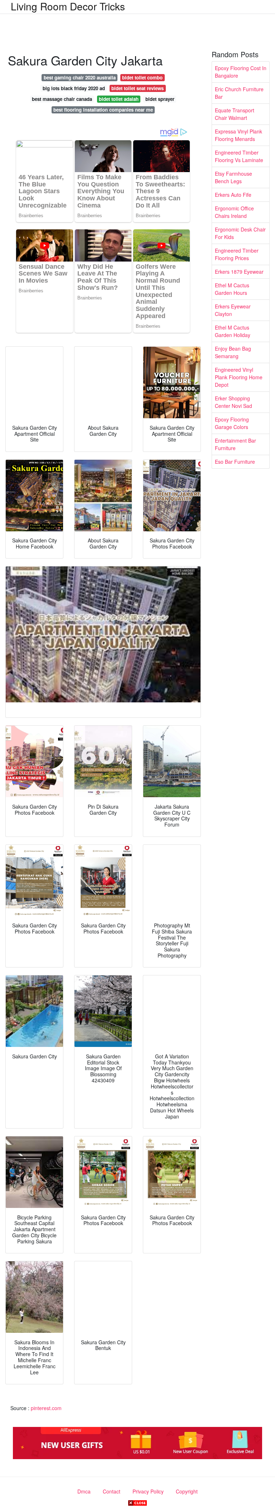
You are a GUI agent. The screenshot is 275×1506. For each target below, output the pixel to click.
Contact (111, 1491)
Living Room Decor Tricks (68, 6)
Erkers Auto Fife (233, 194)
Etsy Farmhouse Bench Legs (233, 177)
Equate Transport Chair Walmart (234, 114)
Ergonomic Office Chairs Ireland (234, 212)
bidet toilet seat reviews (137, 88)
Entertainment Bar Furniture (235, 444)
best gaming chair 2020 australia (80, 77)
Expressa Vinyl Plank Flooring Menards (238, 135)
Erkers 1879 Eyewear (239, 271)
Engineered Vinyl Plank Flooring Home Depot (238, 377)
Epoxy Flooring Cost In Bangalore (240, 71)
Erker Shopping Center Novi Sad (233, 402)
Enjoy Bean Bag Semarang (233, 352)
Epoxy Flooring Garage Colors (232, 423)
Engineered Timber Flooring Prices (237, 254)
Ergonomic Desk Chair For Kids (240, 233)
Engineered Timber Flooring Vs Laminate (239, 156)
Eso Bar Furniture (235, 461)
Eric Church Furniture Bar (239, 93)
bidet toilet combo (142, 77)
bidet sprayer (159, 99)
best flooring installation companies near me (103, 109)
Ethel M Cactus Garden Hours (232, 289)
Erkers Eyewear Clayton (233, 310)
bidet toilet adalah (119, 99)
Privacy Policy (148, 1491)
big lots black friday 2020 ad (74, 88)
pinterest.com (46, 1408)
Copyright (187, 1491)
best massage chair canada (62, 99)
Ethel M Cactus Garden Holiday (232, 331)
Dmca (84, 1491)
